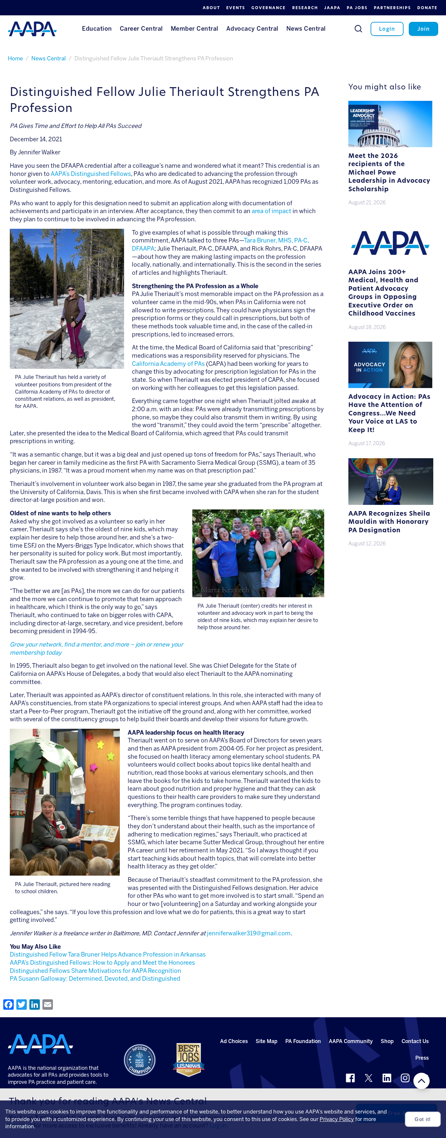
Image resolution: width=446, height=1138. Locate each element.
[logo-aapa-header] (32, 28)
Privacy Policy (337, 1119)
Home (15, 58)
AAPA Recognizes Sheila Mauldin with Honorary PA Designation (389, 522)
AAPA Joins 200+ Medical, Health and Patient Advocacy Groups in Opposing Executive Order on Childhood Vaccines (383, 294)
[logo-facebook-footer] (350, 1078)
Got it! (423, 1119)
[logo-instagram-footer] (405, 1078)
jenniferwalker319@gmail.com (249, 933)
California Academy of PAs (168, 363)
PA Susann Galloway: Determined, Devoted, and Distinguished (95, 978)
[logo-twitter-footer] (368, 1078)
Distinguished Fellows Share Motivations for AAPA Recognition (95, 970)
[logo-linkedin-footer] (387, 1078)
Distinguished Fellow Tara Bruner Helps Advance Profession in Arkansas (108, 954)
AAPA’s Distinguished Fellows (91, 174)
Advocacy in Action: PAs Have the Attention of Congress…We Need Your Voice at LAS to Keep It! (389, 414)
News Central (48, 58)
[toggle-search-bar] (358, 29)
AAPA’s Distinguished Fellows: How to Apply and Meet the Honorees (102, 962)
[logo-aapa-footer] (40, 1044)
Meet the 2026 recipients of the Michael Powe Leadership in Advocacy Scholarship (389, 173)
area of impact (271, 211)
